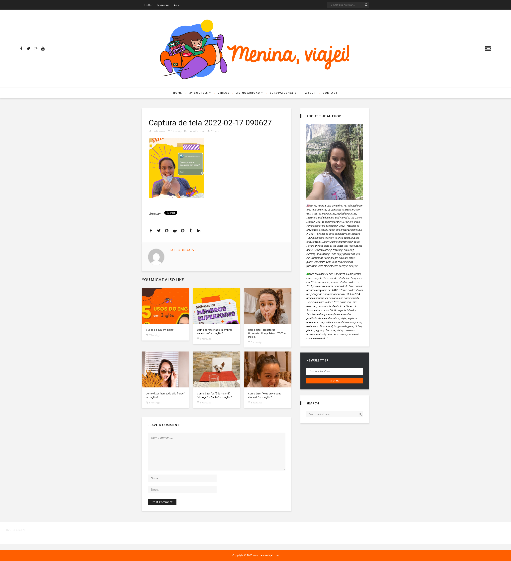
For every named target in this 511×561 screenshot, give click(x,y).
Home (177, 92)
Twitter (148, 5)
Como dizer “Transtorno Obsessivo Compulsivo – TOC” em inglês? (267, 333)
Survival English (284, 92)
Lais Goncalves (159, 130)
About (310, 92)
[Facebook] (21, 48)
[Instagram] (35, 48)
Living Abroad (248, 92)
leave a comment (196, 130)
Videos (223, 92)
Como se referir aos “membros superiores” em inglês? (215, 331)
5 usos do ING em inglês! (160, 329)
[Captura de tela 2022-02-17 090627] (165, 306)
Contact (330, 92)
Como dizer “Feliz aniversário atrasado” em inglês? (264, 395)
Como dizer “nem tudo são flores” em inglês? (165, 395)
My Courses (198, 92)
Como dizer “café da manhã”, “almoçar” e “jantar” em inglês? (214, 395)
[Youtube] (43, 48)
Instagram (163, 5)
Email (177, 5)
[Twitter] (28, 48)
